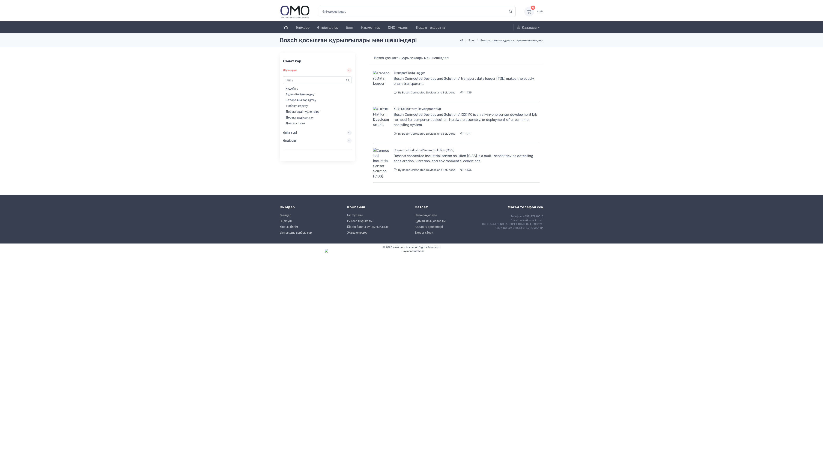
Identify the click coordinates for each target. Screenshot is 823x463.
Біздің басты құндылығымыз (368, 227)
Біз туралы (355, 215)
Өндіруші (286, 221)
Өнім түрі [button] (290, 133)
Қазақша (529, 28)
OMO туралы (398, 28)
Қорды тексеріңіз (430, 28)
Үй (286, 28)
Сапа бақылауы (426, 215)
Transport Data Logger (409, 73)
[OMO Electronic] (295, 11)
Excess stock (424, 233)
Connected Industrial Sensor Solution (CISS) (424, 150)
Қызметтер (370, 28)
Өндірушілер (327, 28)
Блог (349, 28)
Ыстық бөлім (289, 227)
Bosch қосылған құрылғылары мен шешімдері (512, 40)
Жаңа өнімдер (357, 233)
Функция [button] (290, 70)
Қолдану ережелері (429, 227)
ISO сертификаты (359, 221)
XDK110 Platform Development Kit (417, 109)
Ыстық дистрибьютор (296, 233)
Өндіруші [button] (289, 141)
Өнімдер (302, 28)
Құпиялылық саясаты (430, 221)
